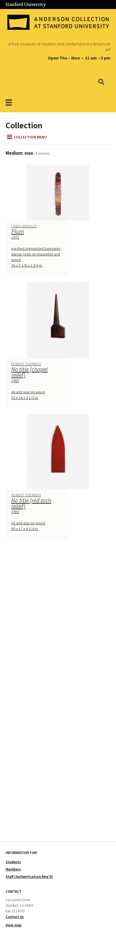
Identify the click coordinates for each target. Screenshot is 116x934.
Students (13, 862)
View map (14, 925)
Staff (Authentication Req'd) (29, 876)
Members (13, 869)
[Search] (101, 82)
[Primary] (16, 102)
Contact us (15, 916)
